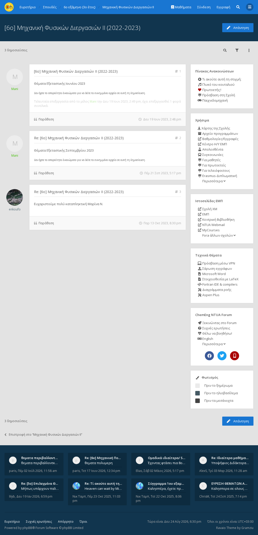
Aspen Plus (210, 295)
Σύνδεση (204, 7)
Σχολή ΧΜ (209, 209)
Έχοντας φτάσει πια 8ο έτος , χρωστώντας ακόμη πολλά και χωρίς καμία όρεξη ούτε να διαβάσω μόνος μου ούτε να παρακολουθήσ (167, 463)
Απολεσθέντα (212, 149)
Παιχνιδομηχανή (215, 100)
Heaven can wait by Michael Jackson (103, 488)
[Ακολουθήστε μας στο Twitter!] (222, 355)
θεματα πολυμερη (99, 463)
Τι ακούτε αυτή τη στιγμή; (221, 79)
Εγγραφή (223, 7)
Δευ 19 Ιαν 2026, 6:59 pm (34, 496)
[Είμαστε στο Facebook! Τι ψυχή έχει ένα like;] (209, 355)
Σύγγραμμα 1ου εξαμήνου (168, 483)
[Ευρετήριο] (9, 7)
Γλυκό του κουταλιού (218, 84)
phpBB (27, 528)
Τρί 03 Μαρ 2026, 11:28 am (227, 471)
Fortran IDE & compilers (220, 284)
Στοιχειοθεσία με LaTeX (220, 279)
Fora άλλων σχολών (218, 235)
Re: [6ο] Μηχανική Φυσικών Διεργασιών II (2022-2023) (79, 138)
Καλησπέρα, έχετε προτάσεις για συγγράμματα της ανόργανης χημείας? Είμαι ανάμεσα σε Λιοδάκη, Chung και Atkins (167, 488)
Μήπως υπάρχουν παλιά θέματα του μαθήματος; (40, 488)
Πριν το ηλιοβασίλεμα (221, 393)
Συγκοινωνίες (212, 154)
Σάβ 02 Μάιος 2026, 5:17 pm (164, 471)
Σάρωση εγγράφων (217, 268)
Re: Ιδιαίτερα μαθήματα (230, 458)
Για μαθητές (211, 160)
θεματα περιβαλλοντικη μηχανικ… (49, 458)
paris (12, 471)
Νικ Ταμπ (79, 496)
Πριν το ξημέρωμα (218, 385)
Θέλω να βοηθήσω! (217, 333)
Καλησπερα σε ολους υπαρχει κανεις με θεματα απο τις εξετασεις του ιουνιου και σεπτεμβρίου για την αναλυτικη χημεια (230, 488)
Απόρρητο (66, 521)
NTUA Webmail (213, 224)
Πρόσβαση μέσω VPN (218, 263)
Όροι (83, 521)
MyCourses (211, 230)
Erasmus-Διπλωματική (219, 175)
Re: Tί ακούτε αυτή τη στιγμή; (108, 483)
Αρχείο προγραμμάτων (220, 133)
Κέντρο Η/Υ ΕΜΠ (214, 144)
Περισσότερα (212, 181)
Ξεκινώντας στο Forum (219, 323)
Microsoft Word (214, 274)
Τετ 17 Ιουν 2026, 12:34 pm (100, 471)
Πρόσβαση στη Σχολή (218, 95)
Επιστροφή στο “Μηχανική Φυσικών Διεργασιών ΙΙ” (45, 434)
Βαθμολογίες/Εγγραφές (220, 139)
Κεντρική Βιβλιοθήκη (218, 219)
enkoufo (15, 209)
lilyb (12, 496)
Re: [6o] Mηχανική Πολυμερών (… (111, 458)
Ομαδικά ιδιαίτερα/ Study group (174, 458)
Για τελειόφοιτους (216, 170)
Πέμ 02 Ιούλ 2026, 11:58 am (37, 471)
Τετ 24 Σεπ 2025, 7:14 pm (229, 496)
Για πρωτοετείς (214, 165)
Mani (14, 89)
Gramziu (247, 528)
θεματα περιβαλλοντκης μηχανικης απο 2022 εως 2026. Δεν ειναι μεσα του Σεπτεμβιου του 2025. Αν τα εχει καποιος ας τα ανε (40, 463)
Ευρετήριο (12, 521)
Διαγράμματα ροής (216, 289)
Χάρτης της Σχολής (215, 128)
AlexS (203, 471)
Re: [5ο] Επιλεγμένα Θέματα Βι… (46, 483)
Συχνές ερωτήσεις (216, 328)
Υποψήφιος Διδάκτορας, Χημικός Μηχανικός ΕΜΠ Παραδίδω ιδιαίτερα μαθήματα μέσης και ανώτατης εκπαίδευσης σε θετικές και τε (230, 463)
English (207, 338)
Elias (139, 471)
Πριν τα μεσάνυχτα (218, 400)
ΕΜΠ (205, 214)
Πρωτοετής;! (211, 89)
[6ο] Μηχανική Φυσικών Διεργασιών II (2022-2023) (72, 27)
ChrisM (204, 496)
